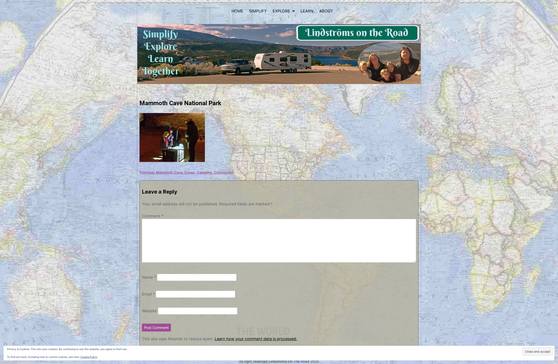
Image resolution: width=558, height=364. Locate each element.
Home (237, 11)
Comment (152, 215)
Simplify (258, 11)
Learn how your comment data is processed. (256, 339)
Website (149, 310)
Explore (281, 11)
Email (148, 294)
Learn (307, 11)
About (326, 11)
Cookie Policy (88, 357)
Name (149, 277)
